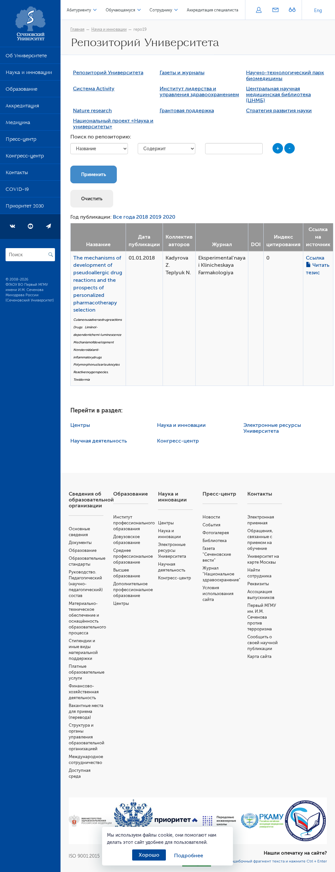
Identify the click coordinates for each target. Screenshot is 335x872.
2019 (156, 217)
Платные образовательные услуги (86, 672)
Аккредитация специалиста (212, 10)
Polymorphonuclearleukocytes (96, 364)
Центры (80, 425)
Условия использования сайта (218, 593)
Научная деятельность (98, 441)
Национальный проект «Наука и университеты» (113, 124)
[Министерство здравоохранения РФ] (90, 821)
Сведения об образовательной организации (91, 500)
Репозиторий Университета (108, 73)
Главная (77, 29)
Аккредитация (22, 107)
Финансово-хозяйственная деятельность (84, 691)
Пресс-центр (21, 140)
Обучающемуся (120, 10)
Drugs (77, 327)
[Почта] (275, 10)
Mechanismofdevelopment (93, 342)
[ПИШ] (219, 821)
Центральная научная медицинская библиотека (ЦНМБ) (278, 94)
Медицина (18, 123)
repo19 (140, 29)
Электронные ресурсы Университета (272, 428)
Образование (21, 90)
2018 (142, 217)
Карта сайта (259, 656)
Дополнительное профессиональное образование (133, 589)
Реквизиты (258, 583)
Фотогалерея (216, 532)
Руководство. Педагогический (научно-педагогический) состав (86, 584)
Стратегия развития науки (279, 111)
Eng (318, 10)
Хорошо (149, 855)
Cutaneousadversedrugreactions (97, 319)
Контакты (17, 173)
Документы (80, 542)
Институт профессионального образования (134, 523)
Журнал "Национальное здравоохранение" (221, 574)
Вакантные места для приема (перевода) (86, 711)
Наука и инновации (29, 73)
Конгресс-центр (25, 157)
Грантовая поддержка (187, 111)
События (211, 524)
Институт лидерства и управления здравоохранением (199, 92)
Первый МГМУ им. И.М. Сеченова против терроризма (261, 617)
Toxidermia (81, 379)
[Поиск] (50, 254)
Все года (124, 217)
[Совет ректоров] (305, 820)
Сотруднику (161, 10)
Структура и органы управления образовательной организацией (86, 737)
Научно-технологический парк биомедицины (285, 76)
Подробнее (188, 856)
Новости (211, 517)
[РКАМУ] (262, 821)
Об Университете (26, 57)
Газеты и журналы (182, 73)
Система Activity (94, 89)
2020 (169, 217)
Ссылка (315, 258)
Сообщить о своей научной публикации (262, 642)
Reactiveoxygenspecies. (90, 372)
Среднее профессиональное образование (133, 556)
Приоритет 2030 (25, 207)
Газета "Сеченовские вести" (217, 554)
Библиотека (215, 540)
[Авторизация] (258, 10)
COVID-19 (17, 190)
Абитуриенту (79, 10)
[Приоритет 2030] (176, 821)
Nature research (92, 111)
